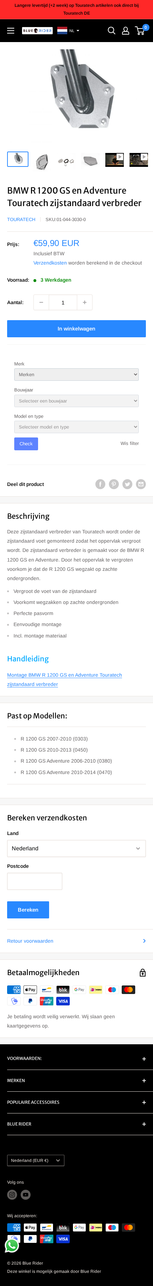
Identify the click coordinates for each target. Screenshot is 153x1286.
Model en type (28, 416)
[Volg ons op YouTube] (26, 1195)
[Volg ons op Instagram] (12, 1195)
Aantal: (15, 302)
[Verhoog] (84, 302)
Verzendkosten (50, 263)
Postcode (18, 866)
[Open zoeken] (112, 31)
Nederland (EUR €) (29, 1160)
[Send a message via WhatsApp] (12, 1245)
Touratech (21, 219)
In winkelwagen (76, 329)
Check (26, 443)
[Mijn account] (125, 31)
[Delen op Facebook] (100, 484)
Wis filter (130, 443)
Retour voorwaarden (30, 941)
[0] (140, 30)
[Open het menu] (10, 31)
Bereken (28, 910)
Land (13, 833)
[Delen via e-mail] (141, 484)
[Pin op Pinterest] (114, 484)
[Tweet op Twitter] (127, 484)
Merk (19, 364)
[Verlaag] (41, 302)
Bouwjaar (23, 390)
